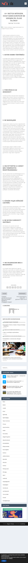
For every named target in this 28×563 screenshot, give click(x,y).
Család (4, 408)
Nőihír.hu (16, 309)
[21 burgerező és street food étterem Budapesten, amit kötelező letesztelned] (14, 349)
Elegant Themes (10, 523)
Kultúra (4, 452)
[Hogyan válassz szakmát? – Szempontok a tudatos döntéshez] (4, 376)
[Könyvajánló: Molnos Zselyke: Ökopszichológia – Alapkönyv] (14, 322)
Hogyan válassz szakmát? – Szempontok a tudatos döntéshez (16, 376)
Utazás (4, 497)
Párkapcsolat (6, 468)
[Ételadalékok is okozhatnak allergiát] (14, 336)
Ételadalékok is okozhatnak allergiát (12, 338)
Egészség (10, 23)
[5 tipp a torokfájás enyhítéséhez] (14, 330)
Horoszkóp (5, 433)
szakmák (5, 478)
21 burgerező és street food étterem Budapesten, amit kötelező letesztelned (12, 358)
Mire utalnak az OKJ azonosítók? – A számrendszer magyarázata (15, 381)
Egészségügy (6, 417)
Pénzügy (5, 472)
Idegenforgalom (6, 436)
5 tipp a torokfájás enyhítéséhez (11, 332)
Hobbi (4, 430)
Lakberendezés (6, 456)
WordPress (22, 523)
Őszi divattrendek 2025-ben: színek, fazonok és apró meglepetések (15, 387)
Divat (4, 411)
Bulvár (4, 405)
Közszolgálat (6, 449)
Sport (4, 475)
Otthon (4, 465)
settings (10, 558)
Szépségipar (5, 484)
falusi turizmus (6, 421)
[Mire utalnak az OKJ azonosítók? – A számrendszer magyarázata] (4, 382)
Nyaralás (5, 459)
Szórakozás (5, 488)
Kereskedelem (6, 443)
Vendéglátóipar (6, 500)
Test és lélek (17, 23)
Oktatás (5, 462)
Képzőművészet (6, 440)
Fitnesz (4, 424)
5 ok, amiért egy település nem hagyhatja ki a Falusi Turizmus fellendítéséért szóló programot (14, 393)
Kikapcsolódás (6, 446)
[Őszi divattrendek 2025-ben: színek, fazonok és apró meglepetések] (4, 387)
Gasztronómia (6, 427)
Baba (4, 401)
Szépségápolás (6, 481)
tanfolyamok (6, 491)
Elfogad (4, 560)
